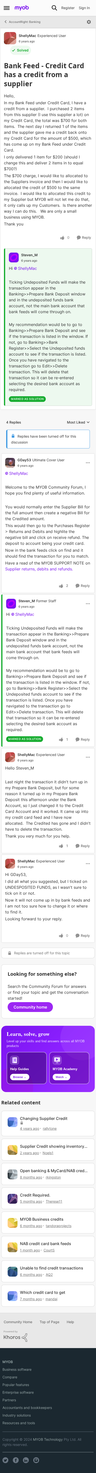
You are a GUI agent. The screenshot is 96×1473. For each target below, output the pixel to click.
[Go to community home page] (21, 8)
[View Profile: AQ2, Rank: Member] (12, 1272)
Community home (30, 1007)
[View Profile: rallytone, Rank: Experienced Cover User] (12, 1122)
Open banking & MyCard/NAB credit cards (53, 1170)
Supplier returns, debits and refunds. (39, 568)
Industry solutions (16, 1415)
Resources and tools (18, 1423)
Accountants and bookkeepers (27, 1407)
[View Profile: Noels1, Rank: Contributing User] (12, 1150)
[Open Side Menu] (6, 8)
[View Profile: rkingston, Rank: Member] (12, 1174)
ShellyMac (27, 36)
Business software (17, 1369)
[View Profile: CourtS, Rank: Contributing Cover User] (12, 1247)
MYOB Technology (48, 1439)
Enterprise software (18, 1392)
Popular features (15, 1385)
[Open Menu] (88, 21)
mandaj (51, 1299)
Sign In (84, 8)
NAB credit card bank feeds (45, 1243)
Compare (9, 1377)
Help (70, 1322)
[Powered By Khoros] (48, 1336)
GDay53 (24, 460)
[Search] (54, 8)
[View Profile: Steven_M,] (14, 257)
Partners (9, 1400)
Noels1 (48, 1153)
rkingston (53, 1177)
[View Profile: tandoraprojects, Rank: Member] (12, 1223)
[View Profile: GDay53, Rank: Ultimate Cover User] (10, 463)
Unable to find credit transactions (51, 1268)
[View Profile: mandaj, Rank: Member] (12, 1296)
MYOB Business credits (42, 1219)
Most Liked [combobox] (78, 422)
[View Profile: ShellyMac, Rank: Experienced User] (10, 38)
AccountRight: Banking (24, 22)
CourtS (49, 1250)
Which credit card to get (42, 1292)
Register (68, 8)
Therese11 (54, 1201)
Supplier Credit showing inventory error (52, 1146)
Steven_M (29, 255)
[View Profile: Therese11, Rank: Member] (12, 1199)
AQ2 (49, 1274)
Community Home (18, 1322)
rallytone (50, 1128)
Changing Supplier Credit (43, 1118)
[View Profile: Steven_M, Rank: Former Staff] (11, 604)
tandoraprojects (58, 1226)
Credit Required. (35, 1195)
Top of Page (49, 1322)
